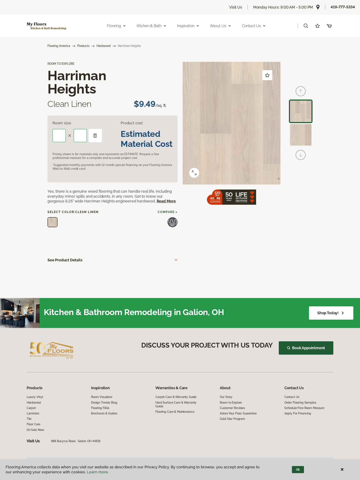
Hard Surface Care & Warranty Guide (175, 404)
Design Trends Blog (104, 402)
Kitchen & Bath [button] (149, 26)
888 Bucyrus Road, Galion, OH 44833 (75, 441)
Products (83, 45)
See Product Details (65, 260)
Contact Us (292, 397)
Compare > (168, 212)
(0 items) (329, 25)
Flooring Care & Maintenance (174, 411)
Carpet (31, 408)
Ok (298, 469)
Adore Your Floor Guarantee (238, 413)
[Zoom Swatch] (194, 173)
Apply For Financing (297, 413)
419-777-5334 (343, 7)
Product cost (132, 123)
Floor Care (34, 424)
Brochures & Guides (104, 413)
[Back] (301, 91)
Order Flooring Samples (300, 402)
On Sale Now (35, 429)
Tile (29, 418)
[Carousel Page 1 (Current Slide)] (300, 111)
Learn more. (98, 472)
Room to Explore (231, 402)
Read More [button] (166, 201)
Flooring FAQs (100, 408)
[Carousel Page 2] (300, 135)
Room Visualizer (101, 397)
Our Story (226, 397)
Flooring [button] (114, 26)
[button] (306, 26)
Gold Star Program (232, 418)
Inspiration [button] (185, 26)
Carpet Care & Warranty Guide (175, 397)
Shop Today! (328, 313)
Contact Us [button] (251, 26)
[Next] (301, 155)
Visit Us (235, 7)
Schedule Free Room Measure (304, 408)
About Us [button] (218, 26)
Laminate (33, 413)
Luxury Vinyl (35, 397)
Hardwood (103, 45)
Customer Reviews (232, 408)
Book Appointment (308, 348)
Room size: (61, 123)
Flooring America (59, 45)
